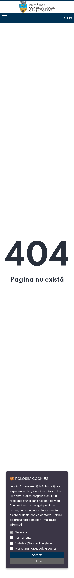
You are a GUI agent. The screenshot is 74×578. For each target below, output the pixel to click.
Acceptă (37, 555)
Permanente (23, 537)
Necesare (21, 532)
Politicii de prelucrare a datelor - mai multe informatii (36, 519)
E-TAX (68, 18)
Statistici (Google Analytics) (33, 543)
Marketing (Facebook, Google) (35, 548)
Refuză (37, 561)
